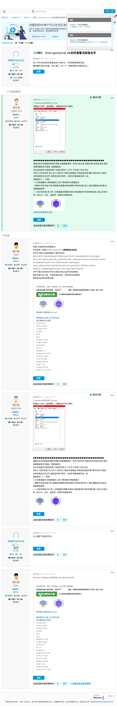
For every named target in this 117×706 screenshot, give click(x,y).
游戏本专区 (16, 17)
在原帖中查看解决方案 (42, 212)
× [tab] (110, 16)
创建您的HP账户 (39, 37)
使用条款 (102, 702)
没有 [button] (65, 226)
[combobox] (55, 11)
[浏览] (4, 11)
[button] (112, 50)
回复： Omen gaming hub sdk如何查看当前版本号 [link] (50, 17)
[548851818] (16, 101)
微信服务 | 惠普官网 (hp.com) (46, 312)
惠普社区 (5, 17)
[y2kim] (16, 245)
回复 (39, 71)
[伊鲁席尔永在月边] (16, 54)
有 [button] (58, 226)
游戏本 (26, 17)
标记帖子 (16, 80)
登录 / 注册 (109, 11)
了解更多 (55, 37)
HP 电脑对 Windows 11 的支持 (80, 27)
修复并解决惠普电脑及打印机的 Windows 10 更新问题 (88, 42)
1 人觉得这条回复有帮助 (80, 683)
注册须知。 (111, 702)
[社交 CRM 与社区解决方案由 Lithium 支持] (99, 697)
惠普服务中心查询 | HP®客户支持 (47, 318)
